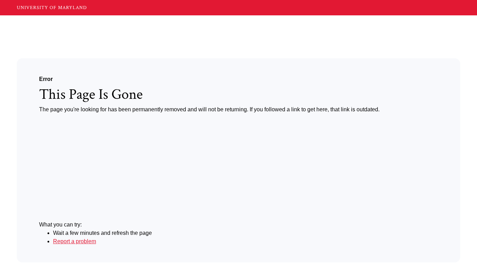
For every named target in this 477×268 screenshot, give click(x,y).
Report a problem (74, 241)
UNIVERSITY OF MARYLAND (52, 8)
